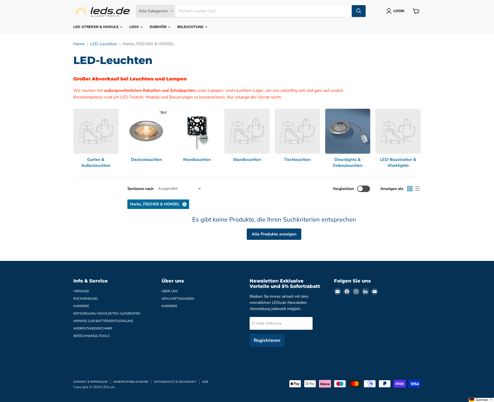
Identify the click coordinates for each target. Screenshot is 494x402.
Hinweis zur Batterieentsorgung (103, 321)
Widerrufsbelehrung (130, 382)
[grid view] (409, 188)
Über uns (170, 291)
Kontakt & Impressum (90, 382)
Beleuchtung (191, 26)
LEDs (134, 26)
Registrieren (267, 340)
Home (79, 44)
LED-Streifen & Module (96, 26)
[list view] (417, 188)
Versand (81, 291)
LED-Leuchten (103, 44)
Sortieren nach (140, 189)
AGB (205, 382)
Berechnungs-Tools (91, 336)
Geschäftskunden (178, 298)
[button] (481, 400)
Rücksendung (85, 298)
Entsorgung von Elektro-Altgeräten (106, 313)
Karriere (81, 306)
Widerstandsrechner (92, 328)
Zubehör (158, 26)
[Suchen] (359, 11)
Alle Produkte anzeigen (274, 234)
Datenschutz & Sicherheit (175, 382)
